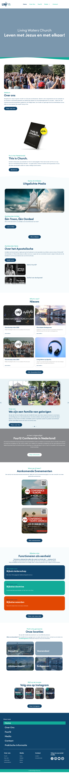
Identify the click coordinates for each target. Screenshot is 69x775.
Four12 (40, 4)
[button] (1, 403)
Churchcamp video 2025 (12, 327)
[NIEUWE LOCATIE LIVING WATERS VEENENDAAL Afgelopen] (50, 693)
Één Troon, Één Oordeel (19, 219)
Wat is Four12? (32, 265)
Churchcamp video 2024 (12, 359)
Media (46, 4)
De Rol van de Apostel (35, 278)
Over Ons (32, 4)
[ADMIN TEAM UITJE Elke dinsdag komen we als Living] (29, 693)
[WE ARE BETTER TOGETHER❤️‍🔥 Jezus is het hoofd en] (19, 693)
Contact (55, 4)
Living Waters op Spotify (44, 359)
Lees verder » (8, 333)
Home (25, 4)
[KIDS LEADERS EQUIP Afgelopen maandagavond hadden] (39, 693)
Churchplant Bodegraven (44, 327)
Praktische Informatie (16, 745)
